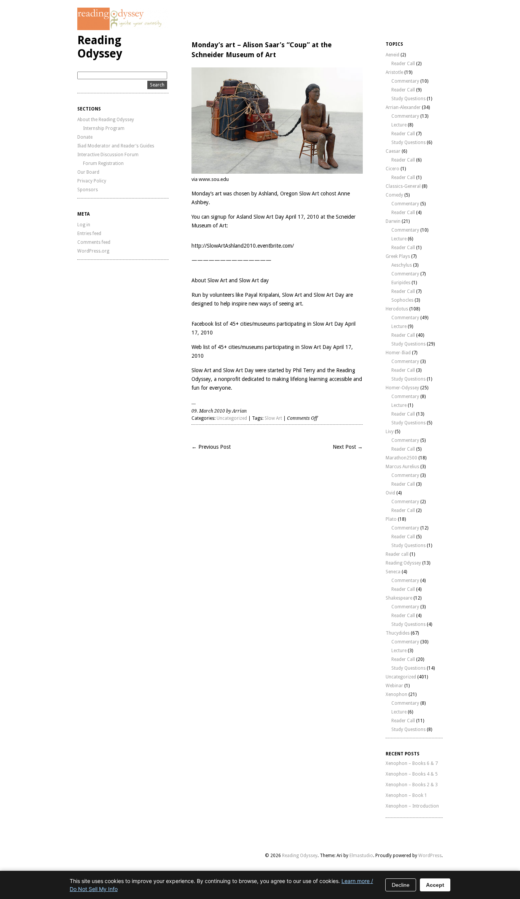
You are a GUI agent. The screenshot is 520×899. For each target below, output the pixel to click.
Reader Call (403, 63)
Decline (401, 885)
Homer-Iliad (398, 352)
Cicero (392, 168)
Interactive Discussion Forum (108, 154)
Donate (85, 137)
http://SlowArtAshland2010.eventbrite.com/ (242, 246)
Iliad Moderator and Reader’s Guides (115, 146)
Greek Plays (398, 256)
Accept (435, 885)
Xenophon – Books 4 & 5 (412, 774)
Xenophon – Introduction (412, 806)
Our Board (88, 172)
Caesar (393, 151)
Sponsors (87, 189)
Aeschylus (401, 265)
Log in (83, 224)
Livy (390, 431)
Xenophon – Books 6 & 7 (412, 763)
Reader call (397, 554)
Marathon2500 (401, 458)
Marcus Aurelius (402, 466)
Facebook (202, 324)
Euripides (400, 282)
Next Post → (348, 447)
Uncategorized (232, 418)
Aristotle (394, 72)
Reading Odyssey (99, 47)
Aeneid (392, 55)
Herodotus (397, 309)
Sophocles (402, 300)
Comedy (394, 195)
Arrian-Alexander (403, 107)
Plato (391, 519)
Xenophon (396, 694)
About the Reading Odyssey (105, 119)
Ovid (390, 493)
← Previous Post (211, 447)
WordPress (430, 855)
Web (196, 347)
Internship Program (103, 128)
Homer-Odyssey (402, 387)
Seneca (393, 571)
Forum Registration (103, 163)
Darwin (393, 221)
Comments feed (93, 242)
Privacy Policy (91, 181)
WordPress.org (93, 251)
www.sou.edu (214, 179)
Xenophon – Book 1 (406, 795)
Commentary (405, 81)
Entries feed (89, 233)
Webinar (394, 685)
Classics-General (403, 186)
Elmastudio (361, 855)
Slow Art (273, 418)
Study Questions (408, 98)
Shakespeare (399, 598)
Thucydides (398, 633)
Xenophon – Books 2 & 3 (412, 784)
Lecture (399, 125)
